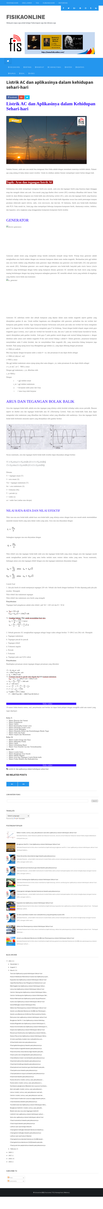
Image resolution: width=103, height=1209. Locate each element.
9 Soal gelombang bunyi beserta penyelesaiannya (26, 1045)
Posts (11, 1177)
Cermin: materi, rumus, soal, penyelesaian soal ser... (26, 1095)
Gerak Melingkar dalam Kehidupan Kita (23, 1005)
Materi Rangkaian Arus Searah (19, 754)
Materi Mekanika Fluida (17, 741)
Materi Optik (13, 743)
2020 (10, 1152)
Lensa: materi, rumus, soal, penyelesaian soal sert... (26, 1092)
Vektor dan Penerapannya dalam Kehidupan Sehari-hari (35, 926)
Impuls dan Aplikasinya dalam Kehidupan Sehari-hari (27, 1030)
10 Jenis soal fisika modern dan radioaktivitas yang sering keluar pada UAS (40, 915)
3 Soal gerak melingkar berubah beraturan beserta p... (27, 1130)
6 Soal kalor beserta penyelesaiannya (22, 1077)
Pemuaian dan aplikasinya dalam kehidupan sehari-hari (28, 1017)
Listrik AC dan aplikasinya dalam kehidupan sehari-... (27, 1114)
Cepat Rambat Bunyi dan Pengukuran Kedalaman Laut (28, 983)
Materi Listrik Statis (16, 752)
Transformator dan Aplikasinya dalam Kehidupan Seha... (28, 1105)
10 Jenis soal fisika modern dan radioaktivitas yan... (26, 1039)
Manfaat (40, 67)
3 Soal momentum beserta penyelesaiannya (24, 1120)
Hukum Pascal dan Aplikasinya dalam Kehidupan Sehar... (28, 1036)
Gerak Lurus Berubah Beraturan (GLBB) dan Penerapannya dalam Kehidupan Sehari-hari (45, 938)
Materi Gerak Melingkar (17, 729)
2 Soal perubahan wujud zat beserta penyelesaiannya (27, 1073)
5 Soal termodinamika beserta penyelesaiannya (25, 1061)
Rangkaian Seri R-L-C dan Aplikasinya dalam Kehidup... (27, 1020)
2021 (10, 961)
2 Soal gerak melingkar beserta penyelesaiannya (25, 1133)
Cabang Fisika (55, 67)
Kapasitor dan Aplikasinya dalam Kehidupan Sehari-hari (35, 903)
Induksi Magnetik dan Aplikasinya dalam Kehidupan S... (28, 1023)
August (12, 967)
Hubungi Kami (49, 3)
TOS (37, 3)
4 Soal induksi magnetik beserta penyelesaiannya (26, 1048)
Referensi (63, 3)
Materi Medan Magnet (16, 755)
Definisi (27, 67)
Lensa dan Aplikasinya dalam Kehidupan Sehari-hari (27, 989)
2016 (10, 1159)
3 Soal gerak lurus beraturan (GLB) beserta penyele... (26, 1142)
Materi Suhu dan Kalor (17, 733)
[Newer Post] (12, 784)
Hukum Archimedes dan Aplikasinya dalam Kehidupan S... (29, 1027)
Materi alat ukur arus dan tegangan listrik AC (24, 1111)
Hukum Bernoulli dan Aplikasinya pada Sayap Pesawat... (28, 998)
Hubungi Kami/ (59, 1192)
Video (32, 73)
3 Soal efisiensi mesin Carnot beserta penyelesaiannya (27, 1058)
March (12, 970)
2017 (10, 1155)
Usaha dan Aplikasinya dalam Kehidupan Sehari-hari (27, 1001)
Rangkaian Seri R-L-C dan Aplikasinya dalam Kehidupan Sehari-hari (38, 844)
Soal (22, 73)
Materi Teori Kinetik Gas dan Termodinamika (25, 747)
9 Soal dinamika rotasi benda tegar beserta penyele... (27, 1051)
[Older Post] (23, 784)
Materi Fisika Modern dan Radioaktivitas (23, 759)
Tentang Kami (12, 3)
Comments (13, 1181)
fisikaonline (25, 17)
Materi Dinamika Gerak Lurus (19, 727)
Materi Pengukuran (15, 722)
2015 (10, 1162)
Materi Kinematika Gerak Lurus (20, 726)
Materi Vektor (14, 724)
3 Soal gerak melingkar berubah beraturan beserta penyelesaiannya (38, 891)
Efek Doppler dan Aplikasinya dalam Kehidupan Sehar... (28, 986)
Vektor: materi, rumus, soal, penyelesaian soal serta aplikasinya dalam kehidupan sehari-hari (47, 833)
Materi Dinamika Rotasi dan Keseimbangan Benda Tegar (29, 731)
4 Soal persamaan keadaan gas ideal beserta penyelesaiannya (37, 868)
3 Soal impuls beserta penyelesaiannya (22, 1123)
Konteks (80, 67)
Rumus (12, 73)
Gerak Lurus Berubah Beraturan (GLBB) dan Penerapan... (28, 1011)
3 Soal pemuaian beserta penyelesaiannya (23, 1070)
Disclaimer (27, 3)
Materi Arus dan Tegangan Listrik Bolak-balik (25, 757)
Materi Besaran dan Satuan (18, 721)
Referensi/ (67, 1192)
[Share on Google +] (21, 97)
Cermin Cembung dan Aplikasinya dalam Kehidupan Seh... (29, 995)
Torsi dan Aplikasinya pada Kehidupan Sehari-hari (26, 973)
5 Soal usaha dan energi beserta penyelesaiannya (26, 1055)
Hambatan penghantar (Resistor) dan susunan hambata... (29, 1086)
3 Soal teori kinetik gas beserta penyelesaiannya (25, 1064)
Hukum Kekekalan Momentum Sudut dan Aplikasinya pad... (29, 977)
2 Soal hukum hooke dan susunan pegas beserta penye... (28, 1098)
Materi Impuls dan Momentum (20, 735)
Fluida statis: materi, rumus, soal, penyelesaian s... (26, 1083)
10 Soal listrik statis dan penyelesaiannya (23, 1042)
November (13, 964)
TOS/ (53, 1192)
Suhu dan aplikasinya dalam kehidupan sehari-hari (26, 1117)
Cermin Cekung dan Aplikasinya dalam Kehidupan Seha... (28, 992)
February (13, 1149)
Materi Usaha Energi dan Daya (20, 740)
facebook (13, 97)
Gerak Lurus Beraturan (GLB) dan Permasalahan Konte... (28, 1014)
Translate (21, 818)
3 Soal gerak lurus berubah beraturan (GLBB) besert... (27, 1139)
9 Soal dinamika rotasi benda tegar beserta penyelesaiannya (36, 856)
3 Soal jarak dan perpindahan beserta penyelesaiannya (27, 1145)
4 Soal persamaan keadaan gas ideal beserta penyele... (27, 1067)
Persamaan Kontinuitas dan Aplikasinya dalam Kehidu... (28, 1033)
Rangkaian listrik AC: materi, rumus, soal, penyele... (26, 1108)
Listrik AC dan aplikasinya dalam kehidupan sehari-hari (29, 769)
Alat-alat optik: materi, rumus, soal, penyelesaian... (26, 1089)
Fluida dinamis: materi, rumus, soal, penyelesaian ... (27, 1080)
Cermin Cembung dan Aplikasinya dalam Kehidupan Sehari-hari (37, 879)
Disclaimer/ (48, 1192)
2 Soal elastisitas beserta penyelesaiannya (23, 1101)
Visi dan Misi (14, 67)
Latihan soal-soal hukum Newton (21, 1136)
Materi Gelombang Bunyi (18, 745)
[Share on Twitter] (27, 97)
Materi (69, 67)
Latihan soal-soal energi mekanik (21, 1127)
